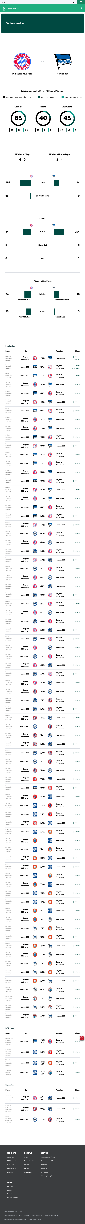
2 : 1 (42, 569)
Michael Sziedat (62, 300)
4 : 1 (42, 577)
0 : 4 (42, 411)
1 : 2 (42, 998)
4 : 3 (42, 402)
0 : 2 (42, 481)
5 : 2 (42, 560)
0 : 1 (42, 393)
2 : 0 (42, 358)
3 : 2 (42, 525)
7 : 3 (42, 779)
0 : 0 (42, 446)
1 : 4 (42, 376)
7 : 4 (42, 884)
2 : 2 (42, 420)
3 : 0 (42, 472)
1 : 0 (42, 428)
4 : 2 (42, 612)
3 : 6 (42, 674)
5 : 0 (42, 384)
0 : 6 (42, 534)
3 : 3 (42, 972)
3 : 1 (42, 735)
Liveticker (77, 359)
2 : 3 (42, 367)
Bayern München (25, 358)
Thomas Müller (23, 300)
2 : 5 (42, 937)
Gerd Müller (24, 317)
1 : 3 (42, 516)
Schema (77, 357)
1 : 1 (42, 463)
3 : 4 (42, 1098)
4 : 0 (42, 542)
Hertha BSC (60, 358)
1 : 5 (42, 1120)
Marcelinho (60, 317)
